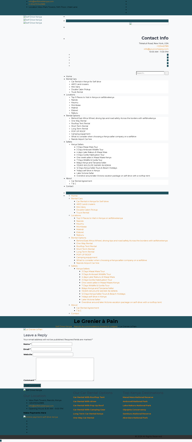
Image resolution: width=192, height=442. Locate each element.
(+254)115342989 (37, 4)
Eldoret (74, 110)
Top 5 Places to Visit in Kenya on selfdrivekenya (92, 97)
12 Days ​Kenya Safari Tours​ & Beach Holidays (97, 168)
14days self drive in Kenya (88, 170)
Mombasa (75, 105)
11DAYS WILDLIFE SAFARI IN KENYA (94, 165)
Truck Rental (77, 92)
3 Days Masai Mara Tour (87, 147)
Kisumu (74, 102)
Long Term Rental (79, 129)
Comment (30, 380)
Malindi (74, 108)
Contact (69, 186)
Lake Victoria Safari (85, 173)
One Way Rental (78, 121)
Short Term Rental (79, 126)
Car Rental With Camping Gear (89, 409)
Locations (70, 95)
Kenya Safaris (77, 144)
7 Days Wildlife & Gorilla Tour (89, 160)
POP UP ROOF (78, 131)
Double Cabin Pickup (80, 89)
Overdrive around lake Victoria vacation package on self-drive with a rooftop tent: (113, 176)
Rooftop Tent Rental (80, 123)
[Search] (166, 73)
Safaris (69, 142)
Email (27, 349)
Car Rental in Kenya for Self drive (86, 81)
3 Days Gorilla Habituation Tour (90, 155)
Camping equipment (80, 134)
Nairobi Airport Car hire (81, 139)
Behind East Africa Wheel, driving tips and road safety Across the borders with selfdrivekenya (113, 118)
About (69, 178)
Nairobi (74, 100)
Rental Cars (71, 79)
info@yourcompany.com (156, 49)
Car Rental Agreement (81, 181)
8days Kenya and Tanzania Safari (91, 163)
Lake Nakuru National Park (137, 405)
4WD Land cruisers (80, 84)
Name (27, 344)
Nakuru (74, 113)
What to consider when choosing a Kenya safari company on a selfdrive (103, 136)
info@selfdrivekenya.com (41, 1)
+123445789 (162, 46)
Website (28, 354)
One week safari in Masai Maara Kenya (94, 157)
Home (69, 76)
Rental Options (73, 115)
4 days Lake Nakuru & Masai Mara (92, 152)
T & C (73, 183)
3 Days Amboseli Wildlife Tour (90, 149)
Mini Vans (75, 87)
